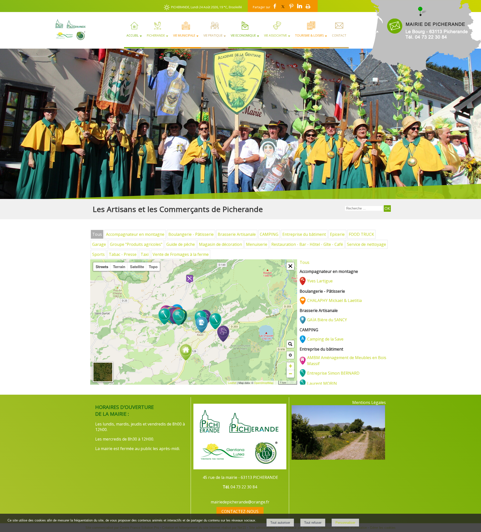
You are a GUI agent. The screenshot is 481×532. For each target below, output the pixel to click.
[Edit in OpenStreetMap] (276, 383)
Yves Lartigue (320, 281)
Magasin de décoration (220, 244)
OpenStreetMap (263, 383)
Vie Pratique (212, 35)
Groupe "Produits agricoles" (136, 244)
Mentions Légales (369, 402)
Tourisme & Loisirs (309, 35)
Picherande (156, 35)
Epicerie (337, 234)
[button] (290, 266)
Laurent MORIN (322, 383)
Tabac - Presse (123, 254)
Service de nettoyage (366, 244)
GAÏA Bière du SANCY (327, 320)
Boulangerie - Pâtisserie (191, 234)
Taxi (145, 254)
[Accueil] (68, 29)
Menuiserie (256, 244)
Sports (98, 254)
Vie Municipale (184, 35)
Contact (339, 35)
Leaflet (232, 383)
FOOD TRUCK (361, 234)
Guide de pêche (180, 244)
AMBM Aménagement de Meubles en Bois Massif (346, 360)
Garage (99, 244)
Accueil (133, 35)
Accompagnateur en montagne (135, 234)
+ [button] (290, 366)
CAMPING (269, 234)
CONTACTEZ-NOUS (240, 511)
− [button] (290, 374)
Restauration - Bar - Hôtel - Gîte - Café (307, 244)
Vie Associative (275, 35)
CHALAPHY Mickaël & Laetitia (334, 300)
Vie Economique (243, 35)
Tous (97, 234)
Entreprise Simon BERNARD (333, 373)
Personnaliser (345, 522)
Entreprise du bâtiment (304, 234)
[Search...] (290, 344)
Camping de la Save (325, 339)
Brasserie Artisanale (237, 234)
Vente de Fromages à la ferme (181, 254)
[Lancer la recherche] (387, 208)
